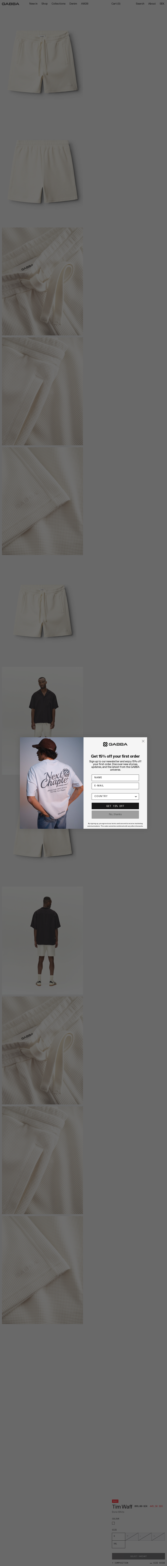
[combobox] (114, 796)
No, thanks (115, 814)
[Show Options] (135, 796)
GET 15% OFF (115, 806)
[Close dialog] (143, 741)
